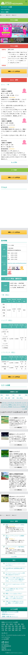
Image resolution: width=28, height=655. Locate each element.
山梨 (20, 626)
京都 (6, 628)
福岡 (16, 630)
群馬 (6, 626)
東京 (2, 395)
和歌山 (24, 628)
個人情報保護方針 (6, 646)
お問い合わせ (5, 644)
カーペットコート (21, 404)
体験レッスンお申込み (14, 71)
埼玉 (20, 395)
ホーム (3, 635)
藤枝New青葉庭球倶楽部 (16, 474)
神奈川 (7, 395)
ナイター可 (18, 402)
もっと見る (14, 162)
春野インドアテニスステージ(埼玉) (15, 524)
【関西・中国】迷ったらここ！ (9, 616)
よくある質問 (5, 639)
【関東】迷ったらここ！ (8, 614)
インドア (23, 402)
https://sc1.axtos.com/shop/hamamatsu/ (17, 263)
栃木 (2, 626)
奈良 (20, 628)
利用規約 (3, 648)
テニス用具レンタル (10, 404)
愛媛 (13, 630)
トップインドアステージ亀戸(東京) (15, 546)
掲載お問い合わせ (6, 649)
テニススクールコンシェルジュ (15, 652)
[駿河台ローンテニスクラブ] (5, 436)
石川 (2, 628)
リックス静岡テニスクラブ (17, 418)
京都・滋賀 (7, 398)
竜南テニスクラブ (14, 451)
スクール (4, 402)
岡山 (6, 630)
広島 (9, 630)
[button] (1, 30)
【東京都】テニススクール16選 (9, 612)
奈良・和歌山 (20, 398)
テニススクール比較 (6, 7)
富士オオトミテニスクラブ (17, 496)
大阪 (2, 398)
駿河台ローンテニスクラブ (17, 434)
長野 (23, 626)
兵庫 (13, 398)
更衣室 (10, 406)
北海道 (3, 624)
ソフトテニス (10, 402)
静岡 (16, 626)
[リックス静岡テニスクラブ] (5, 420)
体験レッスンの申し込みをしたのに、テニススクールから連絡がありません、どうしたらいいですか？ (15, 579)
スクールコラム (5, 9)
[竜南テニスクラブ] (5, 453)
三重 (2, 630)
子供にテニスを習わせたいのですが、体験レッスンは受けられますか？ (14, 603)
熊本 (20, 630)
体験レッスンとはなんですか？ (14, 593)
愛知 (26, 395)
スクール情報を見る (18, 427)
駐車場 (23, 406)
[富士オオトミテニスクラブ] (5, 498)
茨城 (22, 624)
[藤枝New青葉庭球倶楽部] (5, 476)
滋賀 (9, 628)
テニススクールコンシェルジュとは (15, 635)
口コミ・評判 (4, 12)
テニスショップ (16, 406)
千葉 (13, 395)
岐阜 (13, 626)
